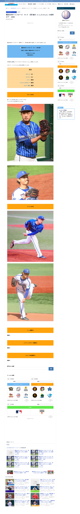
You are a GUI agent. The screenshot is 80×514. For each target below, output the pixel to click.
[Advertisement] (19, 32)
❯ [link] (28, 400)
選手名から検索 (61, 30)
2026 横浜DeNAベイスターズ (13, 447)
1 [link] (26, 400)
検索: (14, 381)
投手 (8, 444)
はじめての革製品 (63, 110)
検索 (51, 368)
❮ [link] (24, 400)
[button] (28, 384)
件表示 (12, 378)
